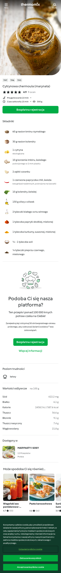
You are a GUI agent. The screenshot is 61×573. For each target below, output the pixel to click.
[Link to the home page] (30, 6)
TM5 (19, 80)
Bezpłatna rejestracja (30, 109)
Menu (6, 8)
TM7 (5, 80)
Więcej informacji (30, 351)
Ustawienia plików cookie (30, 549)
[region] (30, 544)
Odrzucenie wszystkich (30, 558)
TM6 (12, 80)
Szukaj (54, 8)
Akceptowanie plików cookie (30, 567)
